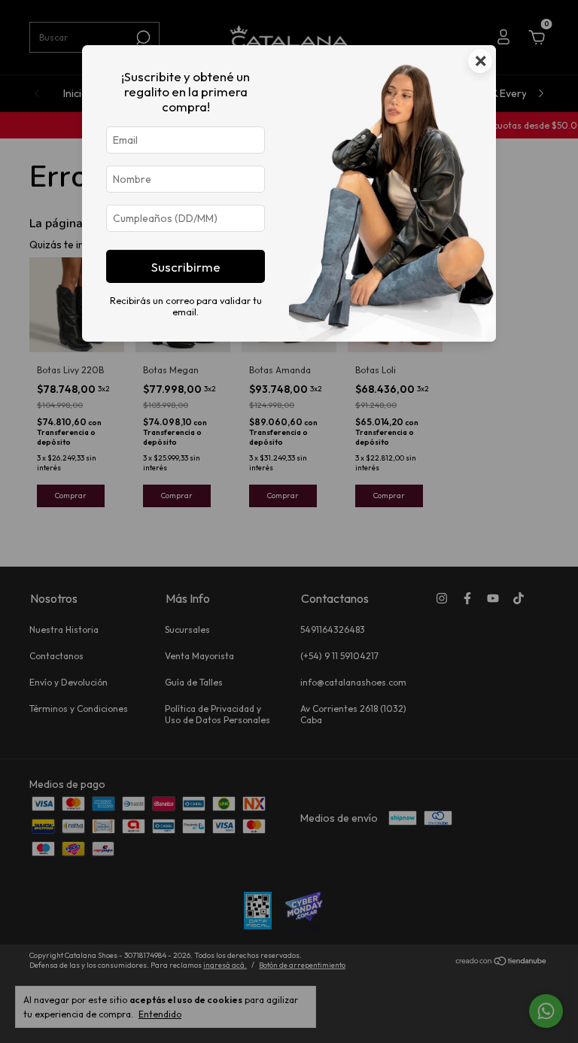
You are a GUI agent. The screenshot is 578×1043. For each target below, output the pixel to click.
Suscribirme (186, 267)
